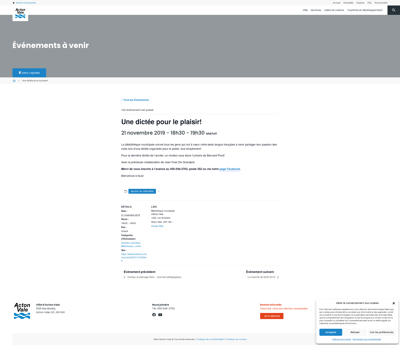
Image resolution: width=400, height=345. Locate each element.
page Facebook (230, 169)
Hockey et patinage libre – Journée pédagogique (154, 277)
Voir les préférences (382, 332)
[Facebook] (154, 315)
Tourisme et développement (364, 10)
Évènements (14, 80)
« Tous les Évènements (135, 100)
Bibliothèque (127, 246)
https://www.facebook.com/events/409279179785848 (134, 257)
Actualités (348, 2)
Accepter (330, 332)
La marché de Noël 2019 (262, 277)
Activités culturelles (130, 242)
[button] (393, 303)
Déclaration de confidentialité (367, 339)
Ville (305, 10)
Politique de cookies (341, 339)
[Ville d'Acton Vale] (20, 13)
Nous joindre (381, 2)
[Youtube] (160, 315)
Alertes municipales (26, 2)
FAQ (370, 2)
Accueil (336, 2)
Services (316, 10)
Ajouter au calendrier (142, 191)
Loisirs (138, 246)
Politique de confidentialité (210, 339)
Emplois (360, 2)
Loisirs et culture (334, 10)
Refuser (355, 332)
